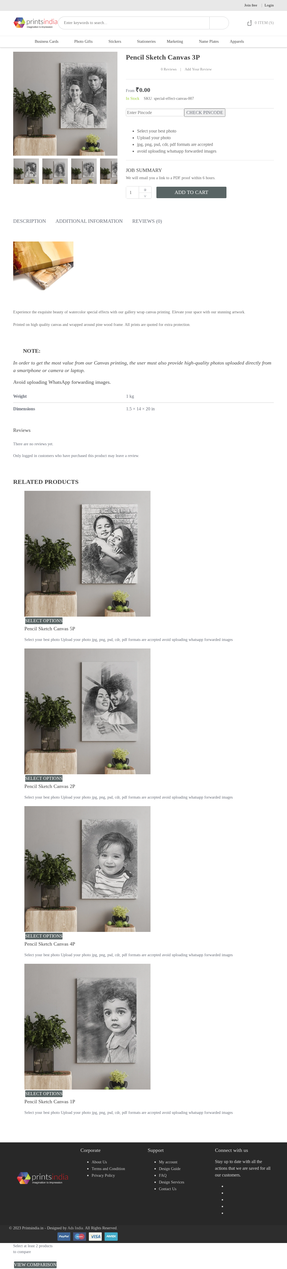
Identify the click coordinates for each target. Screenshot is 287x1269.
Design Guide (169, 1169)
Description (29, 221)
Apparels (237, 41)
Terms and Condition (108, 1169)
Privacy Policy (103, 1175)
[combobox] (133, 22)
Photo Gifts (83, 41)
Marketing (175, 41)
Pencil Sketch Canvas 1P (49, 1101)
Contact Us (167, 1189)
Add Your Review (198, 69)
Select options (44, 620)
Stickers (114, 41)
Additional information (89, 221)
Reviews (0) (147, 221)
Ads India (75, 1228)
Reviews (169, 69)
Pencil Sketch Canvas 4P (49, 944)
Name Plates (209, 41)
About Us (99, 1162)
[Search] (219, 22)
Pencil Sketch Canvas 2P (49, 786)
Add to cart (191, 192)
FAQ (162, 1175)
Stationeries (146, 41)
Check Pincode (204, 112)
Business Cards (46, 41)
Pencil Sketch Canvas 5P (49, 628)
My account (168, 1162)
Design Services (171, 1182)
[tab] (29, 222)
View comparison (35, 1264)
